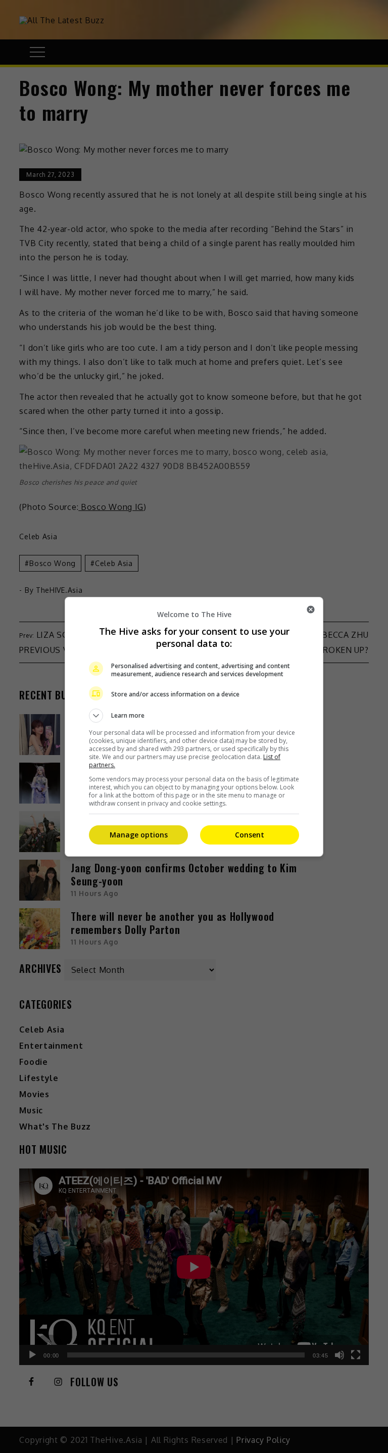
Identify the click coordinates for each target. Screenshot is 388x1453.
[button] (194, 716)
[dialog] (194, 727)
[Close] (311, 609)
